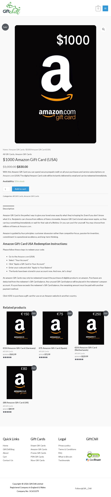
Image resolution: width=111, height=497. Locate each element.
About (6, 453)
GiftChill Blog (8, 449)
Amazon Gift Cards (16, 150)
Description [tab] (8, 208)
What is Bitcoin (65, 456)
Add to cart (20, 189)
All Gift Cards (8, 154)
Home (5, 150)
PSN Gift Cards (37, 456)
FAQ (60, 453)
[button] (103, 29)
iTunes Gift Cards (38, 453)
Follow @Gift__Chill (83, 488)
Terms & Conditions (67, 449)
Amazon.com (8, 175)
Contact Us (8, 460)
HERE (10, 296)
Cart (5, 456)
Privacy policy (64, 445)
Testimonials (64, 460)
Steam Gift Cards (38, 445)
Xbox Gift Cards (38, 460)
